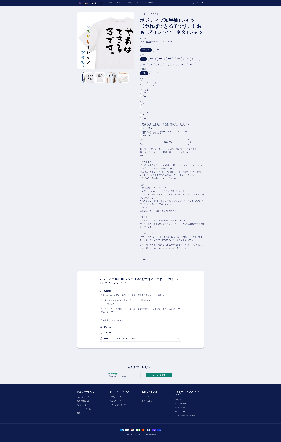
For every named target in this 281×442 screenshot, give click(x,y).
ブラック (145, 50)
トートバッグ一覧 (84, 409)
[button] (121, 2)
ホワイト (158, 50)
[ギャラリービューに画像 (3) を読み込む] (111, 77)
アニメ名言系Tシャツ (118, 405)
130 (178, 59)
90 (143, 59)
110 (160, 59)
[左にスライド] (79, 77)
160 (143, 64)
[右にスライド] (131, 77)
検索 (79, 413)
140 (187, 59)
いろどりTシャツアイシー (136, 434)
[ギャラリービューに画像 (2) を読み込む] (99, 77)
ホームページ (147, 397)
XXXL (192, 64)
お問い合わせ (147, 401)
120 (169, 59)
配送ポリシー (180, 408)
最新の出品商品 (83, 401)
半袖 (144, 73)
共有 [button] (144, 259)
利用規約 (178, 400)
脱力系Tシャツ (115, 401)
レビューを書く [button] (159, 375)
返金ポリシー (180, 411)
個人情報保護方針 (181, 403)
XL (174, 64)
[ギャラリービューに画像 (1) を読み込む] (88, 77)
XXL (182, 64)
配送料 (148, 41)
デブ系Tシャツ (115, 397)
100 (151, 59)
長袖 (153, 73)
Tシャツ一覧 (82, 405)
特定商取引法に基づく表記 (185, 415)
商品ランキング (83, 397)
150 (196, 59)
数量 (141, 78)
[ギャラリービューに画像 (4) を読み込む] (123, 77)
